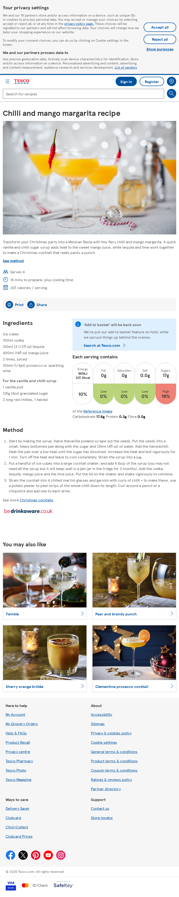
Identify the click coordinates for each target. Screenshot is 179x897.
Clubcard (13, 817)
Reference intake (97, 411)
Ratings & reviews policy (111, 779)
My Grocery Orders (22, 723)
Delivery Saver (18, 808)
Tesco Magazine (18, 779)
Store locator (102, 817)
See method (13, 260)
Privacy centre (18, 751)
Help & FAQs (16, 733)
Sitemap (98, 723)
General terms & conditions (114, 751)
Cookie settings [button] (104, 742)
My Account (15, 714)
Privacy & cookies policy (111, 733)
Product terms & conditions (114, 761)
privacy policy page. (79, 23)
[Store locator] (171, 81)
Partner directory (106, 788)
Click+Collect (17, 827)
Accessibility (101, 714)
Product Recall (18, 742)
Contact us (100, 808)
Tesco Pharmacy (19, 761)
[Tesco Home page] (22, 81)
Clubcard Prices (19, 836)
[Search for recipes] (171, 93)
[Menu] (7, 81)
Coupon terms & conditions (114, 770)
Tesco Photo (16, 770)
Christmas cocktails (36, 500)
